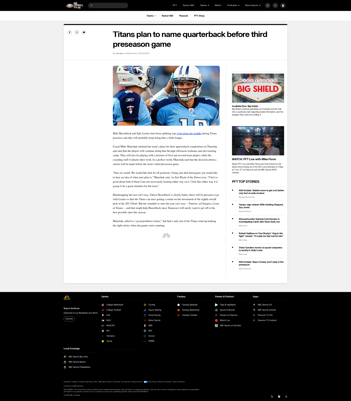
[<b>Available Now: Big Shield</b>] (258, 88)
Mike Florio (243, 226)
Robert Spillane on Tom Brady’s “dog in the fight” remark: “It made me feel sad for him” (261, 235)
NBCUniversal (78, 386)
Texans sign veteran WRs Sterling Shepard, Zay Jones (261, 206)
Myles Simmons (245, 211)
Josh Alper (119, 54)
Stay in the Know (72, 308)
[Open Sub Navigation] (208, 5)
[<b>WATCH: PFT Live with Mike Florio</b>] (258, 140)
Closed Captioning (86, 382)
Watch (218, 5)
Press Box (116, 382)
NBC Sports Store (105, 382)
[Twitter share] (77, 32)
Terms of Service (179, 382)
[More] (267, 5)
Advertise (67, 382)
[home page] (74, 5)
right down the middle (189, 133)
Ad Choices (126, 382)
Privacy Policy (137, 382)
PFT (175, 5)
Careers (75, 382)
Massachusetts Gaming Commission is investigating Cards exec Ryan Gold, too (259, 220)
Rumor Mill (188, 5)
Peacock (183, 15)
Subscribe (69, 319)
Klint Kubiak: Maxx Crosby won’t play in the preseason (261, 263)
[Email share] (84, 32)
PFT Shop (199, 15)
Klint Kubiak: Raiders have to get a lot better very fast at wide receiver (261, 192)
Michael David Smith (247, 197)
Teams (150, 15)
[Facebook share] (69, 32)
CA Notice (167, 382)
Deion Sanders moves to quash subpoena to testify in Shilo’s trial (260, 249)
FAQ (95, 382)
